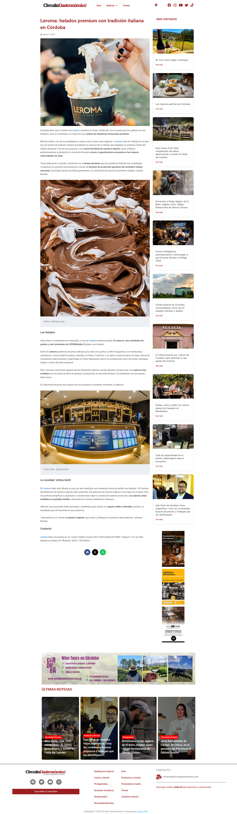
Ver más (159, 65)
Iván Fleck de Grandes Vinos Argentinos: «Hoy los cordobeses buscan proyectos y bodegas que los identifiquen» (59, 747)
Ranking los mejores (104, 771)
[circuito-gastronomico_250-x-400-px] (173, 624)
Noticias (111, 5)
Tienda (126, 5)
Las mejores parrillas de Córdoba (173, 104)
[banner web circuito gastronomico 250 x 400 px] (173, 586)
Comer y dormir (101, 777)
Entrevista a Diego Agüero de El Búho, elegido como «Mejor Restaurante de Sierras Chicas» (172, 204)
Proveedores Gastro (131, 784)
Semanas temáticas (104, 790)
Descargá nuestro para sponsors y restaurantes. (184, 787)
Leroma (76, 130)
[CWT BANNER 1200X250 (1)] (118, 668)
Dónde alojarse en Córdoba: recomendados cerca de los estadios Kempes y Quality (170, 307)
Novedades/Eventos (131, 737)
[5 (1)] (173, 548)
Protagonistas (89, 737)
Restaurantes (100, 796)
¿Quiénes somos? (130, 796)
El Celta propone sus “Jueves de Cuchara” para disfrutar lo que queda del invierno (172, 358)
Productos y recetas (131, 777)
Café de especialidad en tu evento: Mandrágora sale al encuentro (170, 458)
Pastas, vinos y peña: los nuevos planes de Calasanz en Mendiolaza (172, 408)
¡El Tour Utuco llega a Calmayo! (172, 60)
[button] (87, 552)
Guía (99, 5)
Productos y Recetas (53, 736)
